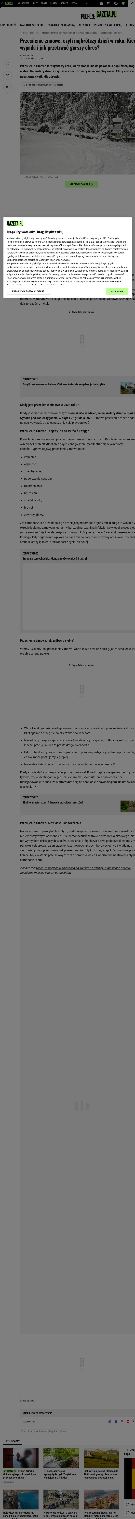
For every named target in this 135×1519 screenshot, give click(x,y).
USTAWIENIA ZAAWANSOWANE (28, 291)
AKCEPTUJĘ (117, 291)
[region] (67, 257)
